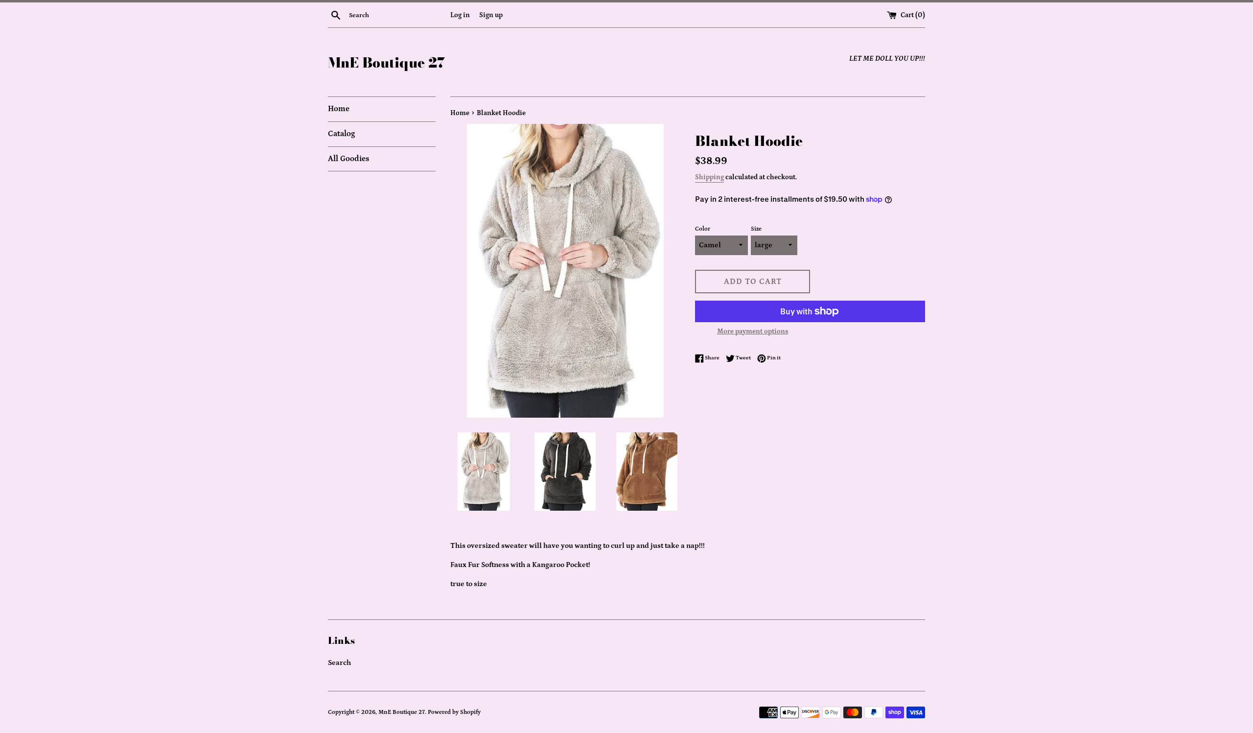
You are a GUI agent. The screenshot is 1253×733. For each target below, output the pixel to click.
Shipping (709, 177)
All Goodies (348, 158)
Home (338, 108)
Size (756, 229)
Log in (460, 15)
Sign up (491, 15)
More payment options (752, 331)
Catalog (341, 133)
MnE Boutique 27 (386, 62)
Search (339, 663)
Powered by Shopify (454, 712)
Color (702, 229)
